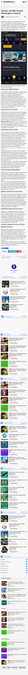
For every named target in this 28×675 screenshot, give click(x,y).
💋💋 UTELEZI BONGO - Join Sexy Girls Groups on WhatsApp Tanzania (17, 339)
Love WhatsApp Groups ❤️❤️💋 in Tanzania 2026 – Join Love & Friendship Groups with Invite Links (17, 596)
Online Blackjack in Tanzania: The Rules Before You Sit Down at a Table (18, 282)
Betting (6, 7)
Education (14, 564)
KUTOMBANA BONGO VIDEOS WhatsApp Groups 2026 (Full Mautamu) (16, 649)
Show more (23, 277)
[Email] (20, 251)
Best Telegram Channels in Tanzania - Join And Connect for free (18, 435)
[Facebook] (9, 251)
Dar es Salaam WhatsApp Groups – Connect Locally (17, 602)
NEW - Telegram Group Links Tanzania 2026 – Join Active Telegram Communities (18, 442)
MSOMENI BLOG (10, 2)
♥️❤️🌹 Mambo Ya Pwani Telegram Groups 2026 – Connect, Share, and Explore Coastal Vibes (18, 459)
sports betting (22, 29)
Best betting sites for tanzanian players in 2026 (16, 305)
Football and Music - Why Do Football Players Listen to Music (18, 290)
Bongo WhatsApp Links (14, 561)
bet (23, 98)
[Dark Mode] (26, 2)
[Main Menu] (1, 1)
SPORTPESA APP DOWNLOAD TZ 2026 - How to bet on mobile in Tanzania (18, 297)
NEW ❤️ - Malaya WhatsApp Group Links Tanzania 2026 (17, 362)
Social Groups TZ (14, 568)
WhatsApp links (14, 572)
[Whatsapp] (15, 251)
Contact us (14, 667)
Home (2, 7)
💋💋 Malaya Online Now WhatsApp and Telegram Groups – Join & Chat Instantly (17, 369)
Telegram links (14, 570)
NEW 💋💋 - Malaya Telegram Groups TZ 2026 (17, 450)
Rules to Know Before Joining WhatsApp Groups (17, 495)
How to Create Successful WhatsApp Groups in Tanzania (16, 488)
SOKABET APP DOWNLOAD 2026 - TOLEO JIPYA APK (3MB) (17, 547)
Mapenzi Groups (14, 566)
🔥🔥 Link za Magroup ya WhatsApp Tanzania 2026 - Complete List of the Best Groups (16, 583)
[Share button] (23, 251)
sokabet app (17, 121)
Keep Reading (14, 343)
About (8, 667)
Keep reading (15, 286)
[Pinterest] (17, 251)
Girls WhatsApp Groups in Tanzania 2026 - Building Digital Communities (16, 589)
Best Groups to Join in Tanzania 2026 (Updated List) (16, 473)
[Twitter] (12, 251)
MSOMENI (13, 270)
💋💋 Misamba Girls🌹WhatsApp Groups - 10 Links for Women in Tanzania (18, 354)
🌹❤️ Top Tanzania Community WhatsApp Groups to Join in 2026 (18, 503)
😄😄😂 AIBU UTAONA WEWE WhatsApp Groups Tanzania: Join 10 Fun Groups (17, 346)
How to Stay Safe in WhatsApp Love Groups (18, 480)
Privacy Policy (22, 667)
